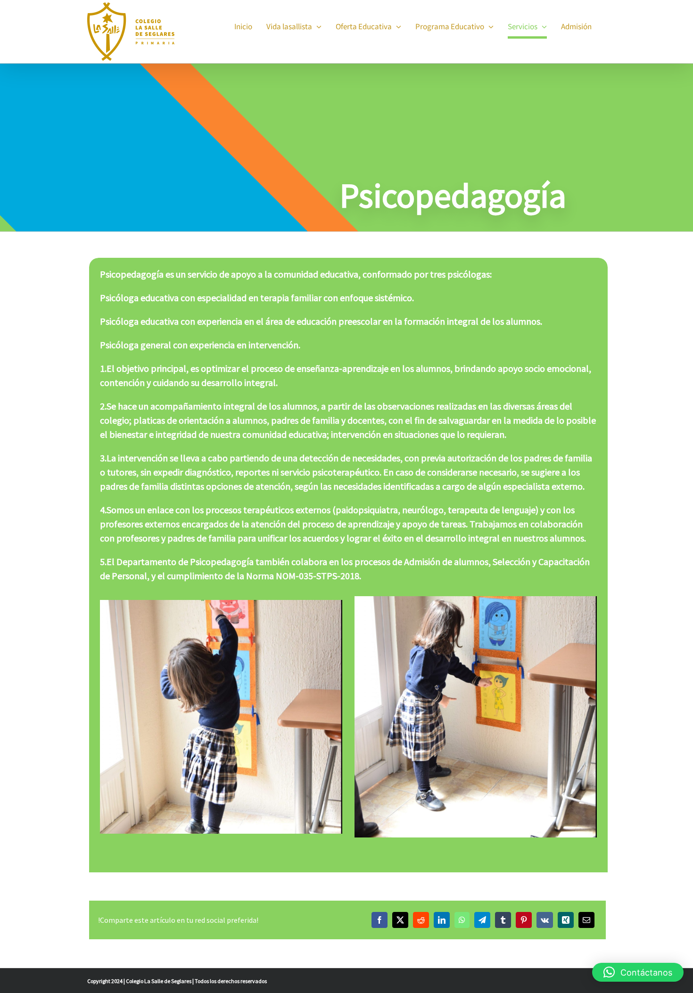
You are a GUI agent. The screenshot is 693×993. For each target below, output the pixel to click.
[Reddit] (421, 920)
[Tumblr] (503, 920)
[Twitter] (400, 920)
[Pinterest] (523, 920)
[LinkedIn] (441, 920)
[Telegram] (482, 920)
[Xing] (565, 920)
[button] (638, 972)
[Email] (586, 920)
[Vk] (544, 920)
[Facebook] (379, 920)
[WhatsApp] (462, 920)
